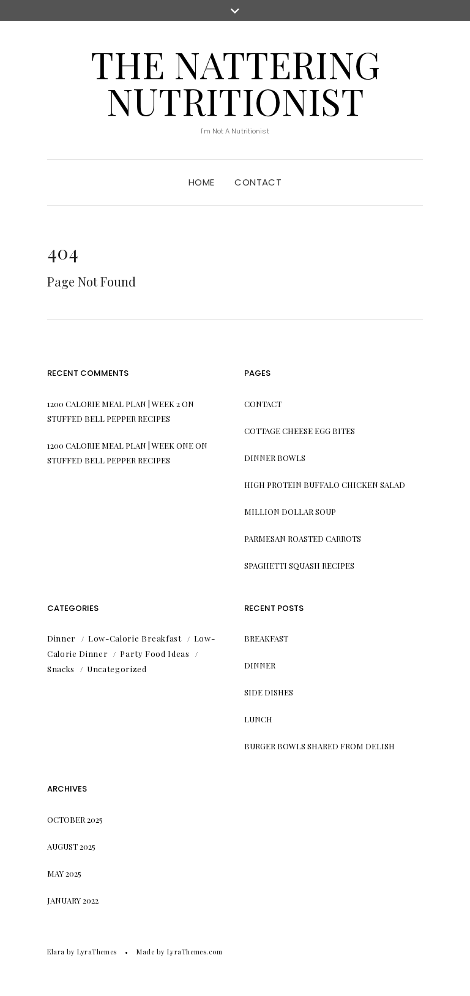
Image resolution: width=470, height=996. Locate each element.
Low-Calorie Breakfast (135, 638)
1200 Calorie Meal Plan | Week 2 (113, 404)
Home (201, 182)
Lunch (258, 719)
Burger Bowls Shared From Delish (319, 746)
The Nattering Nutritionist (235, 82)
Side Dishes (268, 692)
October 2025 (75, 819)
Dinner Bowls (274, 457)
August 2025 (71, 846)
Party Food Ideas (154, 653)
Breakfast (266, 638)
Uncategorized (116, 669)
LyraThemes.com (195, 951)
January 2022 (73, 900)
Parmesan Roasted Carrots (302, 538)
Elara (56, 951)
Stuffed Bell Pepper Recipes (108, 418)
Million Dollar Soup (290, 511)
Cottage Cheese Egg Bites (299, 430)
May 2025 (64, 873)
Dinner (61, 638)
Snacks (61, 669)
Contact (258, 182)
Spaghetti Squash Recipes (299, 565)
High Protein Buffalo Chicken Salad (324, 484)
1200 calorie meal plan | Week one (120, 445)
